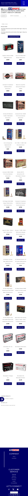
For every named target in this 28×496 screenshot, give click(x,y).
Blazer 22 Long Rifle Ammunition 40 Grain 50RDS (20, 86)
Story (14, 456)
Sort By (12, 15)
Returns (14, 476)
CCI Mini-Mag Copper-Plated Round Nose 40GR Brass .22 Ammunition (7, 290)
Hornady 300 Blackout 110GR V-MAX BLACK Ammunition (8, 115)
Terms (14, 481)
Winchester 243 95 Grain (20, 346)
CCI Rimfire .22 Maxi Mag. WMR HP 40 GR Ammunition (8, 261)
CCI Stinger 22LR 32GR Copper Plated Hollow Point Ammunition (8, 203)
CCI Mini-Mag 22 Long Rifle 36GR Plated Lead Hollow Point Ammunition (8, 319)
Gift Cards (14, 477)
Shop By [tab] (4, 15)
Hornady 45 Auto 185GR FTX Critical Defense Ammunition (20, 115)
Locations (14, 458)
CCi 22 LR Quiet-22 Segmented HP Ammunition (8, 145)
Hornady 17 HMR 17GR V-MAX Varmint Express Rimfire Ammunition (20, 232)
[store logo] (14, 9)
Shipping (14, 474)
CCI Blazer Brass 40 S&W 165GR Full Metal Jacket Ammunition (20, 290)
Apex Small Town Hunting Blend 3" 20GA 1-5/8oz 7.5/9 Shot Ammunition (20, 319)
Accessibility (14, 483)
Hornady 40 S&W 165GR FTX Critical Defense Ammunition (8, 174)
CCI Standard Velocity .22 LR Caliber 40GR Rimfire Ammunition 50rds (20, 261)
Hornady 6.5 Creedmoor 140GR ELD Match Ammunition (8, 86)
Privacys (14, 479)
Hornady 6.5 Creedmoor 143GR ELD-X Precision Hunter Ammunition (20, 203)
